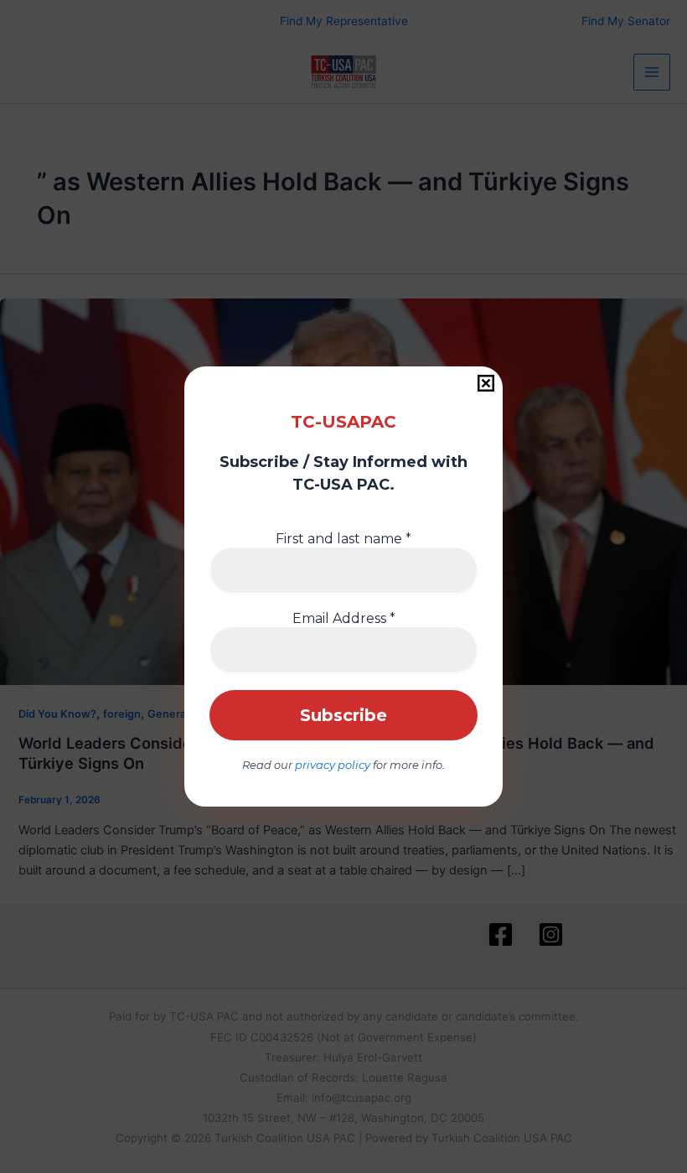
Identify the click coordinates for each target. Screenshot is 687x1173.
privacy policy (332, 764)
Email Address (343, 618)
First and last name (343, 539)
